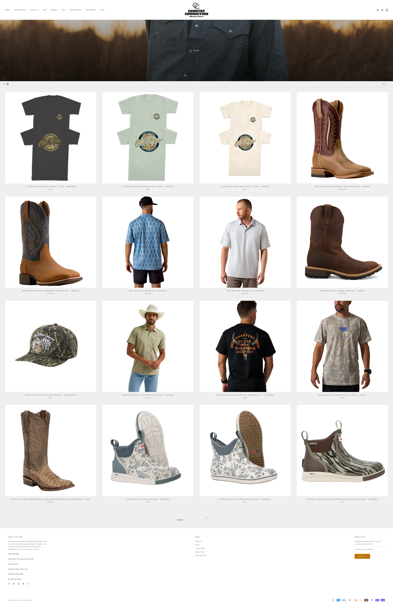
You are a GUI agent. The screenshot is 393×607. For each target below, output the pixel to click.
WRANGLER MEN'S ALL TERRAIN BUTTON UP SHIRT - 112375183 (148, 395)
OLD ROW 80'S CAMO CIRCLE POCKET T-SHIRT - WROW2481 (245, 186)
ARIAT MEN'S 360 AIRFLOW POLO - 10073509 (148, 291)
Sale (102, 10)
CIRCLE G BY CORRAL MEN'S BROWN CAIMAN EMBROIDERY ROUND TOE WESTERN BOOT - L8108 (50, 499)
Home (7, 10)
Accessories (75, 10)
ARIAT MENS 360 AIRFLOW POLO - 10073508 (245, 291)
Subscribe (362, 556)
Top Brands (90, 10)
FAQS (197, 545)
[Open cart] (387, 10)
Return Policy (199, 552)
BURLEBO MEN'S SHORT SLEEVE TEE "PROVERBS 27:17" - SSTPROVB (245, 395)
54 (206, 518)
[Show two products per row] (4, 84)
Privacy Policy (200, 548)
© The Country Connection (20, 600)
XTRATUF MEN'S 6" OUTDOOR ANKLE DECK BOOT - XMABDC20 (245, 499)
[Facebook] (9, 583)
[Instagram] (18, 583)
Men (45, 10)
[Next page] (213, 517)
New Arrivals (20, 10)
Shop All (35, 10)
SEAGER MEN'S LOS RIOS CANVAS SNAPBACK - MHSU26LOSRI (50, 395)
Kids (63, 10)
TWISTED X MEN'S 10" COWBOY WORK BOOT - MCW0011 (342, 291)
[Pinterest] (23, 583)
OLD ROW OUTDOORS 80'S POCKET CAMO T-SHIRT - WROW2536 (148, 186)
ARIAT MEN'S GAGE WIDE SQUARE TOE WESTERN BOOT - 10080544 (342, 186)
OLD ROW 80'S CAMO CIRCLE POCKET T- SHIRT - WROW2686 (51, 186)
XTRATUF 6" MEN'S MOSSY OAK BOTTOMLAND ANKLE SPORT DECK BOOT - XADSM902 (342, 499)
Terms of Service (201, 555)
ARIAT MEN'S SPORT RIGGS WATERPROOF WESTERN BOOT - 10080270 (50, 291)
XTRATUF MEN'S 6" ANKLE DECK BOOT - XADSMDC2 (148, 499)
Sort (384, 84)
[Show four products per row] (7, 84)
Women (54, 10)
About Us (198, 541)
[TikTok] (28, 583)
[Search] (382, 10)
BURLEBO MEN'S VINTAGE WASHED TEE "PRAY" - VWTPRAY (342, 395)
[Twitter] (14, 583)
